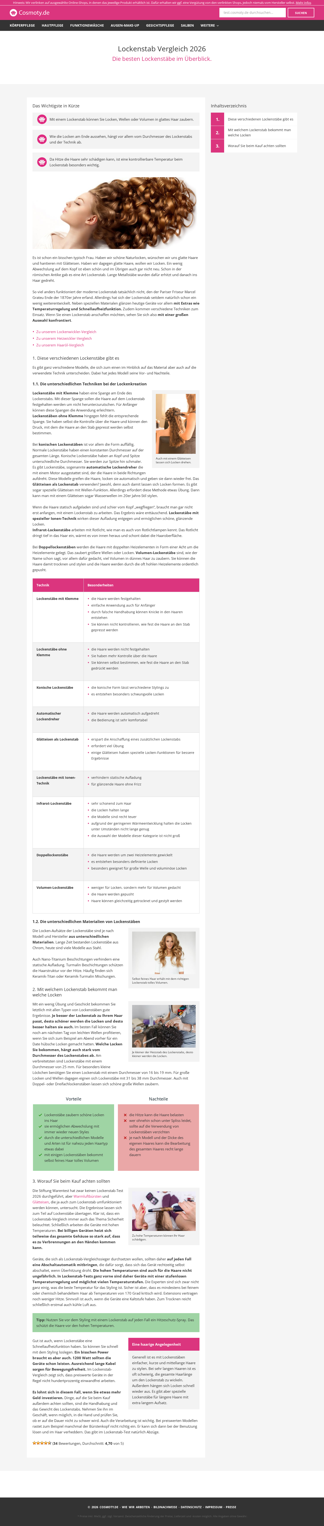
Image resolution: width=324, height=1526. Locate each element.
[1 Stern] (34, 1443)
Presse (231, 1507)
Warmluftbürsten (88, 1196)
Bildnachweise (165, 1507)
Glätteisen (40, 1202)
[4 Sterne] (46, 1443)
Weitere (208, 25)
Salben (187, 25)
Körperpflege (22, 25)
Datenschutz (191, 1507)
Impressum (213, 1507)
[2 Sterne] (38, 1443)
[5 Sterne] (49, 1443)
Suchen (301, 13)
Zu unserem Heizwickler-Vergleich (64, 338)
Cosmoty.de (42, 12)
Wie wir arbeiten (136, 1507)
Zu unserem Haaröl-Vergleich (60, 345)
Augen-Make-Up (125, 25)
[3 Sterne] (42, 1443)
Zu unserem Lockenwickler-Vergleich (66, 331)
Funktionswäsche (87, 25)
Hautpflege (52, 25)
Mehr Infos (303, 2)
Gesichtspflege (160, 25)
